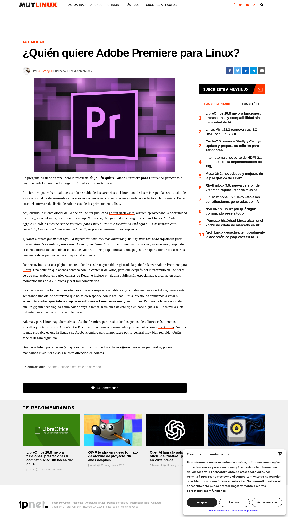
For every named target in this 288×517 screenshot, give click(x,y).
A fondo (96, 4)
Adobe (52, 367)
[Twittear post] (237, 70)
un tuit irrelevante (121, 213)
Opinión (113, 4)
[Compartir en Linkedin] (245, 70)
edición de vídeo (89, 367)
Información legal (139, 503)
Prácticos (131, 4)
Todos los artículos (160, 4)
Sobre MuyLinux (61, 503)
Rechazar (234, 502)
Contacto (156, 503)
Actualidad (77, 4)
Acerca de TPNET (95, 503)
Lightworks (166, 327)
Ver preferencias (267, 502)
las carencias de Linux (113, 193)
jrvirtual (30, 469)
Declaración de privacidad (244, 510)
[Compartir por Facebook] (229, 70)
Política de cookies (219, 510)
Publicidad (77, 503)
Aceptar (202, 502)
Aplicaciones (67, 367)
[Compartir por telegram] (253, 70)
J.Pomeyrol (45, 71)
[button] (280, 454)
